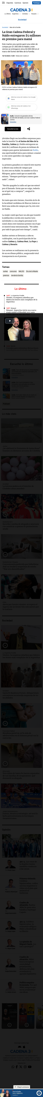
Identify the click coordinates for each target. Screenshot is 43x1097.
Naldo (35, 150)
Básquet (13, 308)
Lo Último (7, 14)
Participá (36, 3)
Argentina (15, 14)
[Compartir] (28, 129)
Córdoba (25, 14)
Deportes (9, 3)
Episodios (13, 122)
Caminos (18, 3)
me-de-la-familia (17, 275)
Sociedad (5, 27)
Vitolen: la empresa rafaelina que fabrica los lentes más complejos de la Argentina (21, 299)
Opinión (25, 3)
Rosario (33, 14)
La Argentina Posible (17, 295)
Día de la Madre (32, 271)
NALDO (21, 271)
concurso (13, 271)
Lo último (21, 288)
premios (6, 275)
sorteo (5, 271)
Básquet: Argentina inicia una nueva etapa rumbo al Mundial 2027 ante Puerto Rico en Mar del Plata (21, 312)
